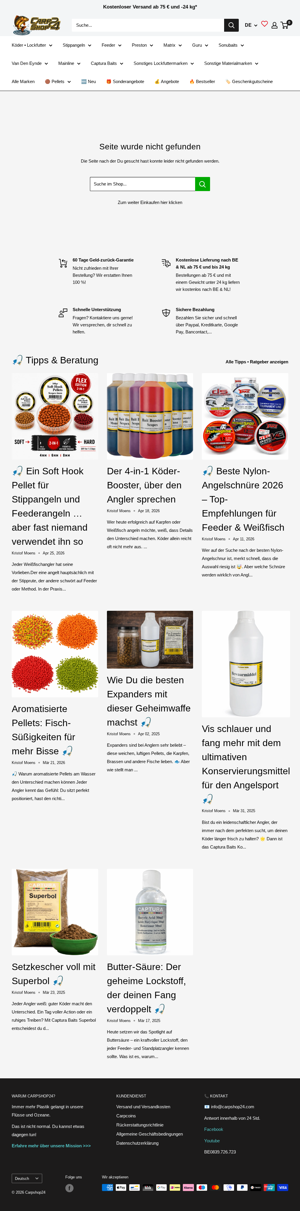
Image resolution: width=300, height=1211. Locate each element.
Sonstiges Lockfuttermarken (161, 63)
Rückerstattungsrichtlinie (139, 1124)
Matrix (169, 45)
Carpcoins (126, 1115)
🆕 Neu (88, 81)
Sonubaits (228, 45)
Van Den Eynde (27, 63)
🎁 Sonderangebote (125, 81)
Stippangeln (74, 45)
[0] (284, 25)
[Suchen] (231, 25)
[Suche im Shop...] (202, 184)
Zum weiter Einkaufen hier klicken (150, 202)
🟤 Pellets (54, 81)
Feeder (108, 45)
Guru (197, 45)
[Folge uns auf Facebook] (69, 1188)
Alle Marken (23, 81)
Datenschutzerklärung (137, 1143)
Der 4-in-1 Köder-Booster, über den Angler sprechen (144, 485)
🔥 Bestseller (202, 81)
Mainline (66, 63)
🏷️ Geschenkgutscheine (249, 81)
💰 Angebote (166, 81)
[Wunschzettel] (264, 25)
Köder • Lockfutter (29, 45)
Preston (139, 45)
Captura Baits (104, 63)
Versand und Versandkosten (143, 1106)
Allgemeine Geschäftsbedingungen (149, 1133)
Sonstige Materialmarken (228, 63)
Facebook (213, 1129)
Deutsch (22, 1178)
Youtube (212, 1140)
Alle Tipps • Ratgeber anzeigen (257, 361)
